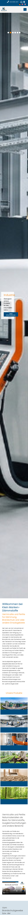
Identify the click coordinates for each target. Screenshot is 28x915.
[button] (25, 9)
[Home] (4, 9)
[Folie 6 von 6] (19, 32)
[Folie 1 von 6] (8, 32)
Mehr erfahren (14, 706)
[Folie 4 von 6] (15, 32)
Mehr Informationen (10, 315)
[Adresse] (24, 2)
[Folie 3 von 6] (13, 32)
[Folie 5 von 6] (17, 32)
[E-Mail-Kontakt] (21, 2)
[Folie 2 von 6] (10, 32)
